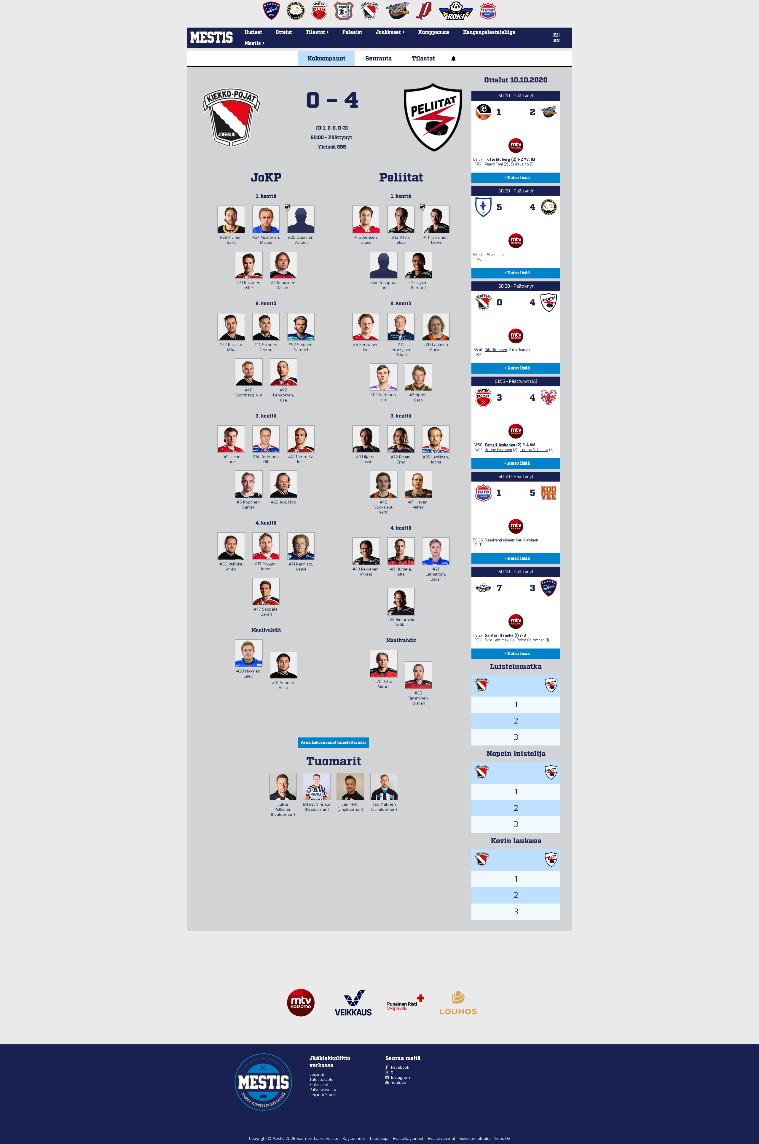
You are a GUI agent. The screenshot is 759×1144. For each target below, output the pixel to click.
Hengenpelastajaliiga (489, 32)
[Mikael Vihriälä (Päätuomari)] (317, 787)
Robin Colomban (530, 640)
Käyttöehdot (354, 1138)
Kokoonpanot (326, 59)
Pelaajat (352, 32)
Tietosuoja (379, 1138)
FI (555, 35)
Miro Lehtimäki (497, 640)
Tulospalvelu (322, 1079)
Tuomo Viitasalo (534, 449)
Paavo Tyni (494, 164)
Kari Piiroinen (527, 540)
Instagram (400, 1077)
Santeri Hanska (499, 635)
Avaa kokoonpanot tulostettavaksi (333, 742)
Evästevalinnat (441, 1138)
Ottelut (284, 32)
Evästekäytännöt (409, 1138)
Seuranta (378, 59)
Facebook (400, 1067)
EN (556, 41)
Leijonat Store (322, 1094)
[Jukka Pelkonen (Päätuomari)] (283, 787)
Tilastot (423, 59)
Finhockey (319, 1084)
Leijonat (317, 1074)
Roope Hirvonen (498, 449)
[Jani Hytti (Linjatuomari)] (350, 787)
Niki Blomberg (496, 350)
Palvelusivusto (323, 1089)
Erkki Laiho (520, 164)
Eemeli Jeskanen (500, 445)
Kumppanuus (433, 32)
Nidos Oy (502, 1138)
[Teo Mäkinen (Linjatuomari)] (384, 787)
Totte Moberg (497, 159)
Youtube (398, 1082)
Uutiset (253, 32)
